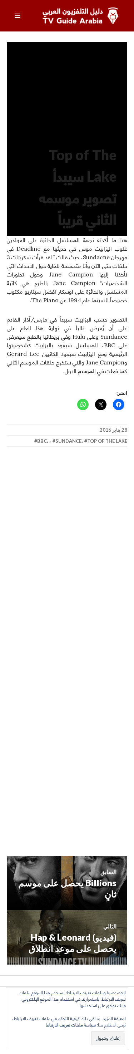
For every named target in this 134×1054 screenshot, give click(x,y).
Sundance (68, 441)
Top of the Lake (107, 441)
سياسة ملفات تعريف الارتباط (71, 1025)
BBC (42, 441)
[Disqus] (67, 557)
